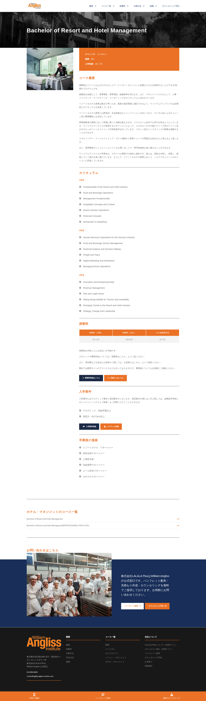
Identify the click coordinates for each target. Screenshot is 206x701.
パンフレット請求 (152, 653)
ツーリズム (110, 649)
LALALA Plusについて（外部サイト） (161, 645)
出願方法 (138, 6)
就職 (153, 6)
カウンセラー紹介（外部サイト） (159, 649)
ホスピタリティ (112, 653)
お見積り (148, 662)
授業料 (123, 6)
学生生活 (70, 658)
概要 (92, 6)
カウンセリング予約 (170, 6)
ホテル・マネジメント (114, 662)
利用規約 (148, 666)
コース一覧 (107, 6)
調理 (107, 645)
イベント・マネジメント (115, 658)
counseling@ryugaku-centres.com (40, 676)
